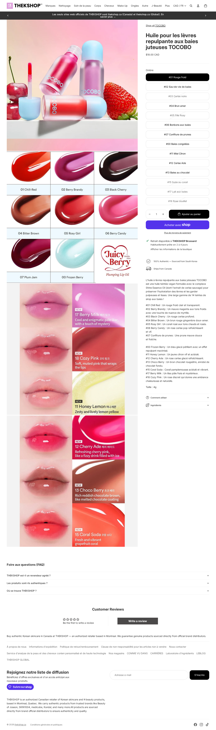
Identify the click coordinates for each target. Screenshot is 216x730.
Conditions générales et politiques (46, 724)
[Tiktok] (207, 725)
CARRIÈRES (156, 653)
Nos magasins (116, 653)
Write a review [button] (137, 621)
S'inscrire (199, 674)
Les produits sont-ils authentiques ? (27, 583)
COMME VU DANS (137, 653)
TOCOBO (160, 25)
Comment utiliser (159, 397)
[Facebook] (195, 725)
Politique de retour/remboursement (79, 646)
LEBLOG (201, 653)
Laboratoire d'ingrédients (180, 653)
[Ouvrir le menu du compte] (198, 5)
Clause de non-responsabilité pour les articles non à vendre (133, 646)
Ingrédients (156, 405)
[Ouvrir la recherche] (191, 5)
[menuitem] (167, 6)
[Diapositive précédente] (8, 15)
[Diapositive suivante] (205, 15)
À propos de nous (16, 646)
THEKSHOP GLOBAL (18, 659)
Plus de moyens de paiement (177, 232)
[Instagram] (201, 725)
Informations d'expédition (43, 646)
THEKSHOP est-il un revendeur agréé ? (28, 575)
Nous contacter (177, 646)
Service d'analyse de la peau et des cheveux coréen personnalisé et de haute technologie (56, 653)
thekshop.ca (20, 724)
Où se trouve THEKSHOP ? (21, 590)
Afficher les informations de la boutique (171, 249)
